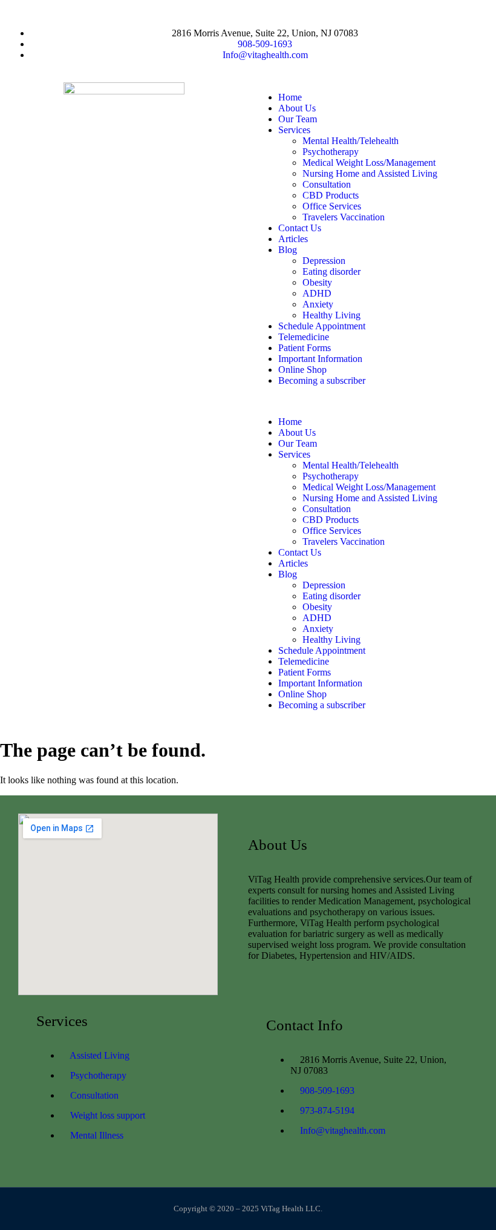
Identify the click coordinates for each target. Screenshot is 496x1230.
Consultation (326, 184)
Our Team (297, 119)
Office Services (331, 206)
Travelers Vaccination (343, 217)
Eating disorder (331, 271)
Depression (323, 260)
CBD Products (330, 195)
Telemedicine (303, 337)
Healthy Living (331, 315)
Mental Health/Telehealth (350, 141)
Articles (293, 239)
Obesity (317, 282)
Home (290, 97)
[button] (372, 401)
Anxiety (317, 304)
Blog (287, 250)
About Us (297, 108)
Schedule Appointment (321, 326)
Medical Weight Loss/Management (369, 162)
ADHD (316, 293)
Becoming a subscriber (321, 380)
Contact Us (299, 228)
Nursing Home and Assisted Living (369, 173)
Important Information (320, 359)
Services (294, 130)
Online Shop (302, 369)
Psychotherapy (330, 151)
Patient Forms (304, 348)
